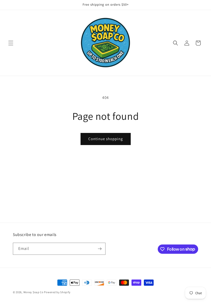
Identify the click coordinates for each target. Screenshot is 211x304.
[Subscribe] (99, 249)
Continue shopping (105, 138)
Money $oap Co (33, 292)
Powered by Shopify (57, 292)
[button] (10, 43)
